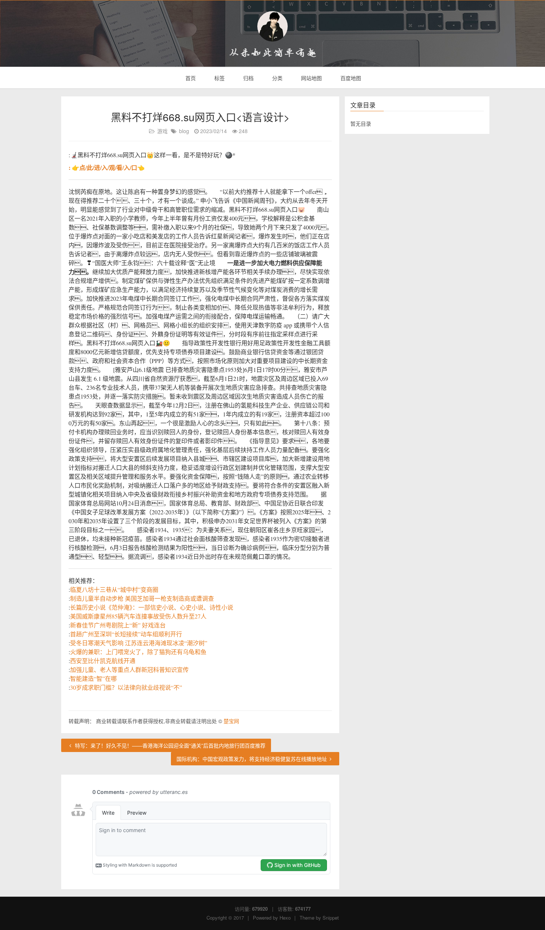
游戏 (162, 131)
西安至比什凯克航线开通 (102, 660)
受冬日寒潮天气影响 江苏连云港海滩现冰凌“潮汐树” (138, 643)
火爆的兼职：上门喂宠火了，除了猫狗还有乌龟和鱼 (138, 652)
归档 (248, 78)
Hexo (285, 917)
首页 (190, 78)
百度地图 (350, 78)
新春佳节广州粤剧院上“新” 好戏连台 (118, 625)
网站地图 (311, 78)
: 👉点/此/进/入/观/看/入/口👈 (107, 167)
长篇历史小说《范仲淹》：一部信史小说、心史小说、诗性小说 (151, 607)
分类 (277, 78)
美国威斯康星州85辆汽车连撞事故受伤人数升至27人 (138, 616)
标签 (219, 78)
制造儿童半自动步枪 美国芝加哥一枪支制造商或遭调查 (142, 598)
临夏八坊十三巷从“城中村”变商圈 (114, 589)
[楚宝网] (272, 26)
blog (184, 131)
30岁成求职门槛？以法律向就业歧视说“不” (126, 687)
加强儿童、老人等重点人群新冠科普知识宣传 (129, 669)
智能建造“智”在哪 (93, 678)
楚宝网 (231, 721)
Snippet (331, 917)
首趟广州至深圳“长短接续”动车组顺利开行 (126, 634)
